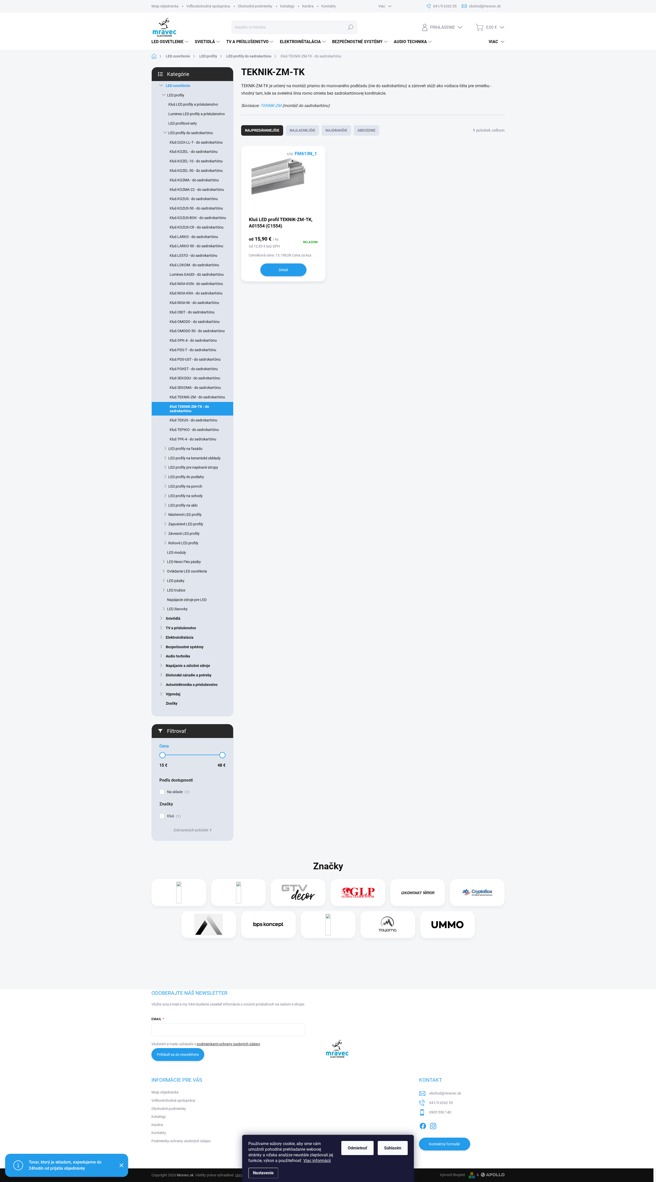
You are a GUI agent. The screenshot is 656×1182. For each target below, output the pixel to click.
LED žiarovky (177, 609)
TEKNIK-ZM (270, 105)
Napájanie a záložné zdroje (188, 666)
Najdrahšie (336, 130)
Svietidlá (173, 618)
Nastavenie (263, 1172)
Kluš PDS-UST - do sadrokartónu (195, 359)
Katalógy (287, 6)
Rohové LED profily (183, 543)
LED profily (175, 95)
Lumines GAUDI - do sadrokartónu (197, 274)
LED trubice (176, 590)
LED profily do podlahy (186, 477)
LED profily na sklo (183, 505)
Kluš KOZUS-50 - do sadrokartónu (196, 208)
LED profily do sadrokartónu (190, 133)
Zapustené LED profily (185, 524)
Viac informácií (317, 1160)
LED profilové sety (182, 123)
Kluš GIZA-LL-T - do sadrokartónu (196, 142)
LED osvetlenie (178, 86)
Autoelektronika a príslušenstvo (192, 685)
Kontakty (328, 6)
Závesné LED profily (184, 533)
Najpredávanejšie (262, 130)
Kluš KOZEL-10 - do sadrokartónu (196, 161)
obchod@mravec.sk (445, 1093)
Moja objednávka (165, 6)
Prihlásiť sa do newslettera (178, 1054)
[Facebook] (423, 1125)
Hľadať (350, 27)
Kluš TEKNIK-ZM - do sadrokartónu (197, 397)
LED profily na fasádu (185, 449)
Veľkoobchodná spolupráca (208, 6)
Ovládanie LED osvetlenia (187, 571)
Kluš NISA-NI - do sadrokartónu (194, 303)
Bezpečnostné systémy (184, 647)
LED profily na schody (185, 496)
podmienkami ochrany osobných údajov (228, 1044)
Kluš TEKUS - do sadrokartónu (193, 420)
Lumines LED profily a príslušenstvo (196, 114)
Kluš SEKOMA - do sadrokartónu (195, 388)
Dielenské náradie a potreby (188, 675)
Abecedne (366, 130)
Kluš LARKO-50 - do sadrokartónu (196, 246)
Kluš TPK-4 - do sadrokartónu (193, 439)
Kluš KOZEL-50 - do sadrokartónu (196, 171)
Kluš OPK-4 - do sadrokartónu (193, 340)
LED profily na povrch (185, 486)
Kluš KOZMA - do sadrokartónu (194, 180)
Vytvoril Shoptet (452, 1175)
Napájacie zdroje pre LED (187, 600)
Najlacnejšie (302, 130)
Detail (283, 270)
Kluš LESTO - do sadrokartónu (193, 255)
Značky (171, 703)
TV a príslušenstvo (181, 628)
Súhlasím (392, 1148)
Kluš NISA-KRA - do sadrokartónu (196, 293)
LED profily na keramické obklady (194, 458)
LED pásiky (175, 581)
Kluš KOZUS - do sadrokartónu (194, 199)
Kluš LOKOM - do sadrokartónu (194, 265)
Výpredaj (173, 694)
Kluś (173, 816)
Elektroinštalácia (179, 637)
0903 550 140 (440, 1112)
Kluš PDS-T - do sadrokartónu (193, 350)
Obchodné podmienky (255, 6)
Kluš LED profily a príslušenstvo (193, 104)
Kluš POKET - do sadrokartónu (194, 369)
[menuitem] (170, 42)
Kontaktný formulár (444, 1144)
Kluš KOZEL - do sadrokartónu (194, 152)
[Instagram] (433, 1125)
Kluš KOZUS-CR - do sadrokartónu (196, 227)
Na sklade (177, 792)
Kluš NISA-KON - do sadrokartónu (196, 284)
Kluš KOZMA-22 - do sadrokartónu (197, 190)
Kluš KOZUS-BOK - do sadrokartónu (198, 218)
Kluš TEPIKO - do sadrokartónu (194, 430)
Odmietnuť (357, 1148)
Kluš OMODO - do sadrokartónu (195, 322)
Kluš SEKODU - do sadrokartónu (195, 378)
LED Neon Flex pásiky (184, 562)
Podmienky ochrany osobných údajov (181, 1141)
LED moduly (176, 552)
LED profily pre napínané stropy (193, 467)
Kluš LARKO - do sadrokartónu (194, 237)
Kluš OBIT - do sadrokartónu (192, 312)
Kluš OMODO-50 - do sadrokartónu (197, 331)
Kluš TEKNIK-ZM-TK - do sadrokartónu (189, 409)
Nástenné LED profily (185, 515)
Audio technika (178, 656)
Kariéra (308, 6)
